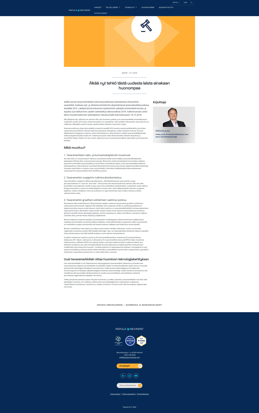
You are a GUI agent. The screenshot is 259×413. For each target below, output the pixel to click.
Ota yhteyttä (124, 366)
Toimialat (130, 7)
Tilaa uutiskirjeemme (128, 385)
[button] (192, 2)
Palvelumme (112, 7)
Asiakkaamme (147, 7)
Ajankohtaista (166, 7)
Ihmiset (97, 7)
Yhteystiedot (100, 13)
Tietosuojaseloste (129, 394)
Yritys (175, 2)
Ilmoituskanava (143, 394)
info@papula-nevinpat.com (129, 357)
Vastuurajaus (115, 394)
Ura (185, 2)
